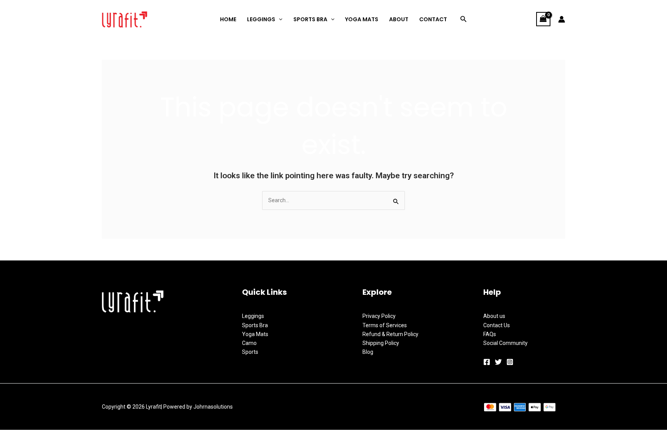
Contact (433, 19)
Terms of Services (384, 325)
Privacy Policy (379, 316)
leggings (261, 19)
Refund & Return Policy (390, 334)
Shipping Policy (380, 343)
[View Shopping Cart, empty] (543, 19)
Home (228, 19)
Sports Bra (310, 19)
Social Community (505, 343)
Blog (367, 352)
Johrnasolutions (213, 407)
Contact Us (496, 325)
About (398, 19)
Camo (249, 343)
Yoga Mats (361, 19)
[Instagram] (509, 361)
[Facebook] (486, 361)
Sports (250, 352)
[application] (278, 19)
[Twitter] (498, 361)
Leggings (253, 316)
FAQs (489, 334)
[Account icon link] (561, 19)
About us (494, 316)
